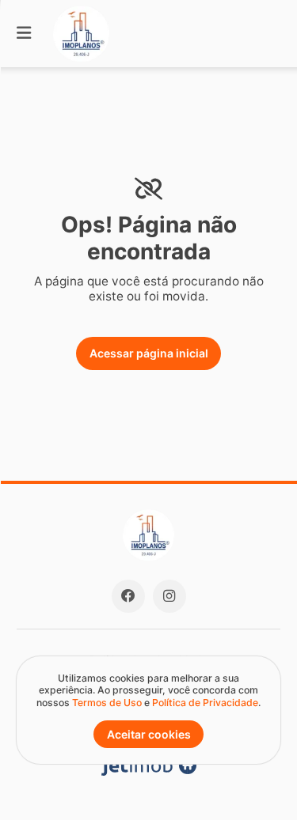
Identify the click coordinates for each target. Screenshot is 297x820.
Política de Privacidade (205, 703)
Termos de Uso (107, 703)
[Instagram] (169, 596)
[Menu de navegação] (24, 33)
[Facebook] (128, 596)
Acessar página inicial (148, 353)
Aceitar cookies (149, 734)
